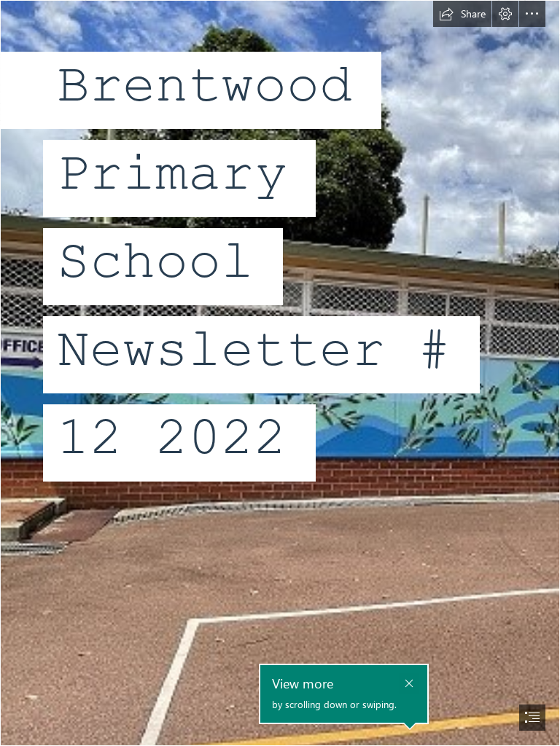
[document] (280, 373)
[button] (462, 14)
